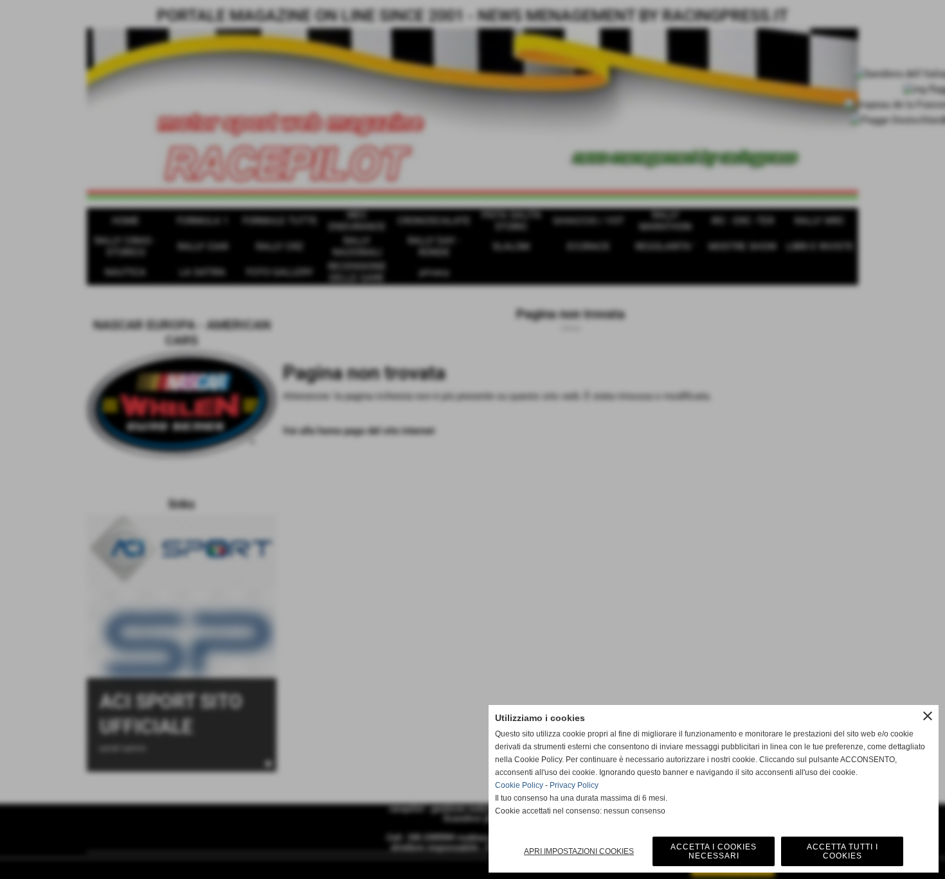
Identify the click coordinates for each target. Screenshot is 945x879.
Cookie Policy (519, 785)
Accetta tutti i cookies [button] (842, 851)
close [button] (927, 716)
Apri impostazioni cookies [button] (579, 851)
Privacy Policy (574, 785)
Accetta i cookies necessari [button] (713, 851)
